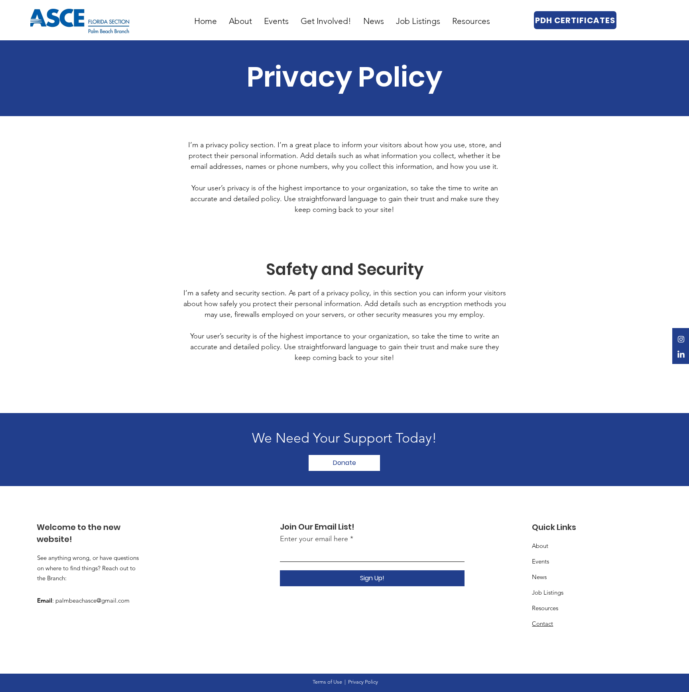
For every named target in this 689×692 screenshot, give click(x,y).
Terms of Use (327, 682)
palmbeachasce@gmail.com (92, 600)
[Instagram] (681, 339)
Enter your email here (314, 538)
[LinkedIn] (681, 354)
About (540, 546)
